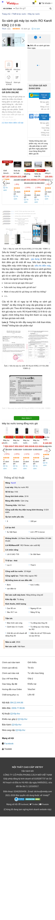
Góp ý (30, 678)
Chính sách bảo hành (11, 662)
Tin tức (31, 668)
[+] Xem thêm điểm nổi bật (12, 123)
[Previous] (4, 40)
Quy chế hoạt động (10, 678)
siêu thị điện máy (43, 266)
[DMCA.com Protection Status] (33, 799)
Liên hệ (31, 695)
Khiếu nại (32, 684)
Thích (4, 29)
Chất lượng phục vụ (10, 695)
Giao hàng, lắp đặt (9, 684)
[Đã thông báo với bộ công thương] (19, 799)
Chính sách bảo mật (10, 673)
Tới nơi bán (44, 96)
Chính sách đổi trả (9, 668)
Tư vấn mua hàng (36, 673)
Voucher (31, 689)
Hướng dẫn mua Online (12, 689)
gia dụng (35, 259)
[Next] (23, 40)
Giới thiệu (32, 662)
